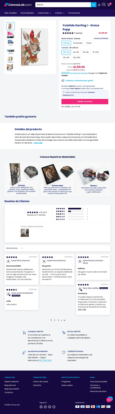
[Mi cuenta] (99, 4)
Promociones (74, 13)
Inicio (6, 19)
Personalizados (27, 13)
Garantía (37, 385)
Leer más (38, 143)
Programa (65, 381)
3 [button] (58, 320)
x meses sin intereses (74, 73)
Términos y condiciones (95, 386)
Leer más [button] (82, 309)
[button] (68, 33)
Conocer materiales (101, 38)
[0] (108, 4)
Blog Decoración (11, 389)
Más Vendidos (10, 13)
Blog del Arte (10, 385)
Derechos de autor (98, 391)
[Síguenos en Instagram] (45, 406)
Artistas (58, 13)
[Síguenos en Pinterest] (49, 406)
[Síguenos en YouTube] (53, 406)
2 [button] (54, 320)
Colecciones (43, 13)
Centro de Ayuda (40, 381)
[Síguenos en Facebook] (41, 406)
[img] (11, 257)
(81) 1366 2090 (45, 360)
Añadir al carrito (84, 101)
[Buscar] (93, 4)
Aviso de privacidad (98, 381)
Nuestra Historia (11, 381)
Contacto (8, 392)
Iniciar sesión (67, 385)
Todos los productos (19, 19)
